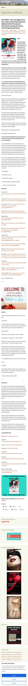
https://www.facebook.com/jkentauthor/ (11, 441)
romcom (23, 33)
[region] (14, 673)
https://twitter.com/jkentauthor (14, 445)
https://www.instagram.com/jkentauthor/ (11, 453)
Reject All (14, 683)
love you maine (21, 31)
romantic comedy (17, 33)
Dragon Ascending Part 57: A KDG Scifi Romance (11, 654)
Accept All (14, 675)
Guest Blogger (14, 30)
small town (3, 34)
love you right (4, 33)
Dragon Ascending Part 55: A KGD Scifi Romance (11, 659)
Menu (2, 7)
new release (10, 33)
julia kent (16, 31)
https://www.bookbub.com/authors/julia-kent (12, 458)
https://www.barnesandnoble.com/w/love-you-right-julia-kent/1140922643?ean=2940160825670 (13, 230)
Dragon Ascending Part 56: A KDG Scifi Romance (11, 656)
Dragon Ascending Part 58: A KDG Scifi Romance (11, 652)
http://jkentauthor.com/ (12, 436)
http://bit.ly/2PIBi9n (13, 448)
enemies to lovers (10, 31)
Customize (14, 679)
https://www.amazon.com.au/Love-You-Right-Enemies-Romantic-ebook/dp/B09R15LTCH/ (13, 205)
